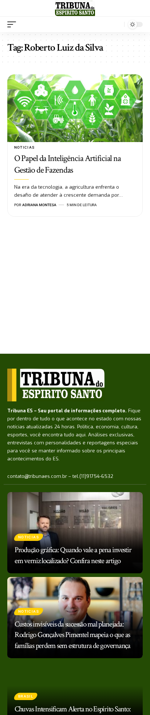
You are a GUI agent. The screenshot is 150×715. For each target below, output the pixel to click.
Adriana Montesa (39, 205)
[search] (117, 24)
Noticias (24, 147)
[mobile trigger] (13, 24)
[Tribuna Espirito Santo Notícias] (75, 8)
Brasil (25, 696)
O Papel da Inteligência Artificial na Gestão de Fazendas (67, 164)
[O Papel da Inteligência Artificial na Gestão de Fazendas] (75, 108)
